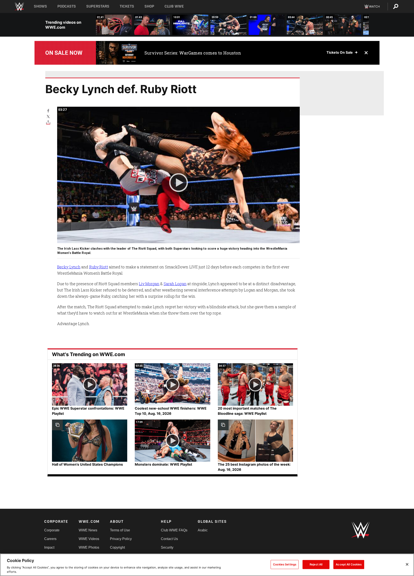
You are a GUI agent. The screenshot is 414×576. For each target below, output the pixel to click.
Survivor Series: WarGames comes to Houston (192, 53)
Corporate (52, 530)
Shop (149, 6)
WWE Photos (89, 547)
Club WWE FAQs (174, 530)
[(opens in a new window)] (117, 53)
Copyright (117, 547)
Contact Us (169, 539)
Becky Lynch (68, 266)
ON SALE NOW (63, 52)
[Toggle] (48, 122)
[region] (207, 565)
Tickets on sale (339, 52)
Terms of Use (120, 530)
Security (167, 547)
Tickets (127, 6)
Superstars (98, 6)
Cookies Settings (284, 564)
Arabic (203, 530)
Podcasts (66, 6)
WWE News (88, 530)
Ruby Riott (98, 266)
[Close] (407, 564)
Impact (49, 547)
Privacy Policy (121, 539)
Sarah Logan (175, 283)
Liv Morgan (149, 283)
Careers (50, 539)
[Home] (19, 7)
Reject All (316, 564)
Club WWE (174, 6)
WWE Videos (89, 539)
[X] (48, 116)
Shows (40, 6)
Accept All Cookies (349, 564)
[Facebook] (48, 110)
